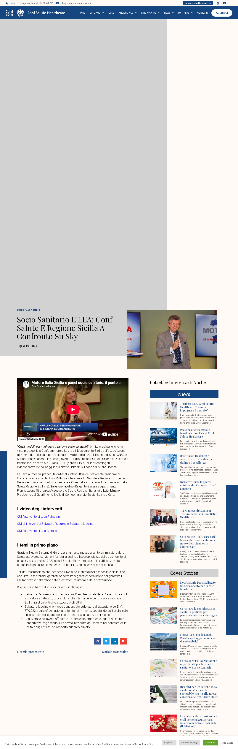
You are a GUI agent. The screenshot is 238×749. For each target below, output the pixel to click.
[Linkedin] (231, 3)
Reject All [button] (169, 742)
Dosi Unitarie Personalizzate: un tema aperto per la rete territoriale (198, 586)
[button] (97, 641)
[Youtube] (224, 3)
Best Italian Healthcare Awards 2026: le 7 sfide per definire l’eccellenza (197, 459)
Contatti (202, 13)
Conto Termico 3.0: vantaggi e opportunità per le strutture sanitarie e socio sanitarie (198, 664)
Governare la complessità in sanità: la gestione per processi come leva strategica (198, 612)
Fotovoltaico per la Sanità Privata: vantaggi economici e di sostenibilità (198, 638)
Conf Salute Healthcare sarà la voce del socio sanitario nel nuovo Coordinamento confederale (198, 542)
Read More (227, 742)
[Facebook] (218, 3)
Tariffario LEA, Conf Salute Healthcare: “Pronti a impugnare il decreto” (197, 407)
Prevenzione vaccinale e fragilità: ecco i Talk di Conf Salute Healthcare (197, 433)
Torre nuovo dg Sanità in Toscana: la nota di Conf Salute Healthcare (199, 514)
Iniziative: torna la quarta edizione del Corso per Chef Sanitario (198, 485)
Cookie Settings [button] (189, 742)
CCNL (111, 13)
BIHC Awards (148, 13)
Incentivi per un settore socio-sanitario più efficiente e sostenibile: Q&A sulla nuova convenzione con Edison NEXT (199, 692)
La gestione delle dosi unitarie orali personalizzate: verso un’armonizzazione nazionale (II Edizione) (199, 721)
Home (82, 13)
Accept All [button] (210, 742)
